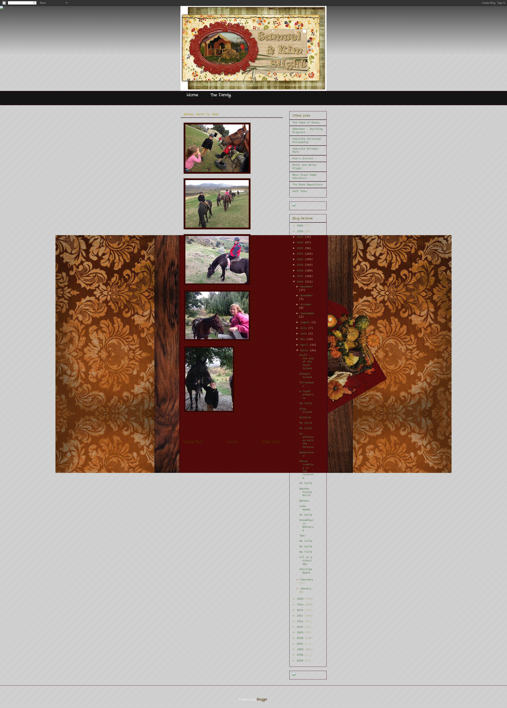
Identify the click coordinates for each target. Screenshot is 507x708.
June (304, 333)
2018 (301, 270)
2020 (301, 259)
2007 (301, 643)
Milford (305, 417)
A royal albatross (306, 395)
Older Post (271, 442)
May (303, 339)
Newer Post (193, 442)
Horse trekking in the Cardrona (306, 469)
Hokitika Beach (305, 571)
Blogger (262, 699)
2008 (301, 638)
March (305, 350)
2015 (301, 598)
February (306, 579)
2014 (301, 604)
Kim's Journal (303, 158)
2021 (301, 253)
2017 (301, 276)
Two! (302, 535)
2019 (301, 264)
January (305, 588)
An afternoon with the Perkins (306, 440)
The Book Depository (308, 184)
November (306, 295)
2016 (301, 281)
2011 (301, 621)
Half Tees (300, 191)
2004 (301, 660)
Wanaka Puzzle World (305, 492)
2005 (301, 654)
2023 (301, 242)
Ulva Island (305, 410)
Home (192, 95)
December (306, 286)
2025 (301, 231)
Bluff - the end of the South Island (306, 362)
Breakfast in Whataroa (306, 525)
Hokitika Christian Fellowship (307, 140)
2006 (301, 649)
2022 (301, 248)
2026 (301, 225)
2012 (301, 615)
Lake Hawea (304, 508)
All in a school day (305, 561)
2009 (301, 632)
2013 (301, 610)
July (304, 328)
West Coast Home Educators (304, 176)
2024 (301, 237)
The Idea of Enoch (306, 122)
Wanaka (304, 500)
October (305, 304)
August (305, 322)
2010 (301, 627)
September (307, 313)
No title (305, 403)
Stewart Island (305, 375)
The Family (220, 95)
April (305, 344)
